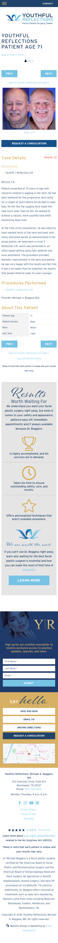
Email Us (29, 719)
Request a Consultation (29, 143)
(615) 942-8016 (33, 789)
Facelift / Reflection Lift (19, 289)
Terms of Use (28, 814)
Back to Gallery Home (12, 54)
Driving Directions (29, 727)
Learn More (29, 580)
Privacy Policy (28, 809)
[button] (9, 73)
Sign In (30, 61)
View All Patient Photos (29, 358)
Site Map (29, 818)
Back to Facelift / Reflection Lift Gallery (29, 82)
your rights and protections (39, 835)
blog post (28, 569)
